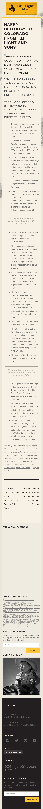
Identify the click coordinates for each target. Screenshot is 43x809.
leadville (12, 461)
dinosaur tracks (17, 455)
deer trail (33, 452)
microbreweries (23, 461)
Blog (26, 446)
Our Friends (14, 752)
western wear (9, 468)
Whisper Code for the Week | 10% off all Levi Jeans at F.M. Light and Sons (30, 496)
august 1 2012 (23, 449)
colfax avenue (23, 452)
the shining (30, 464)
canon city (33, 449)
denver (7, 455)
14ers (6, 449)
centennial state (10, 452)
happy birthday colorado (18, 458)
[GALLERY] (21, 694)
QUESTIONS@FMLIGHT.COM (17, 717)
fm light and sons (31, 455)
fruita (6, 458)
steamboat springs (17, 464)
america (13, 449)
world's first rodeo (23, 468)
